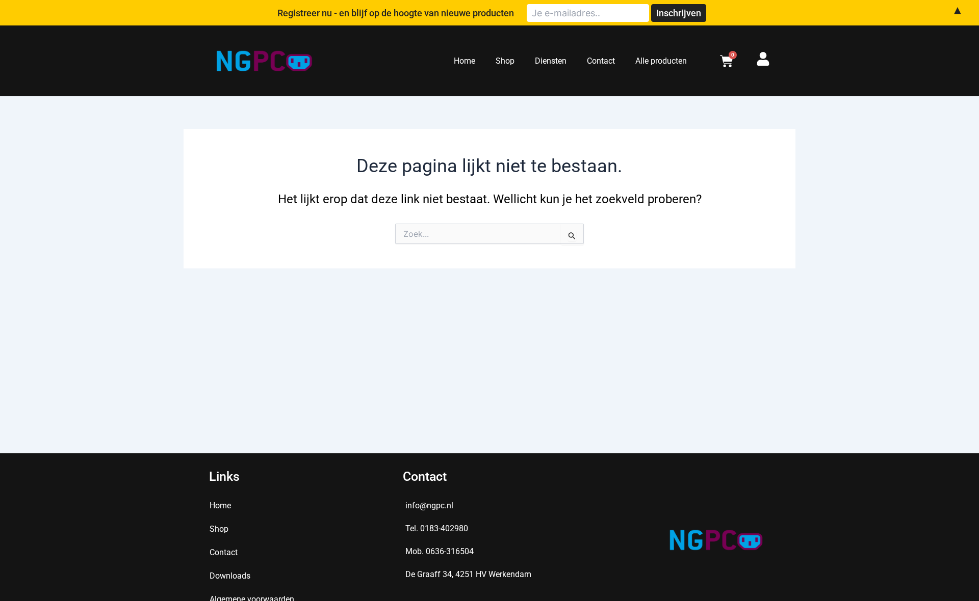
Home (464, 61)
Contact (601, 61)
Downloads (230, 576)
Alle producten (661, 61)
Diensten (550, 61)
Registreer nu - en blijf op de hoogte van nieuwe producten (395, 13)
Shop (505, 61)
